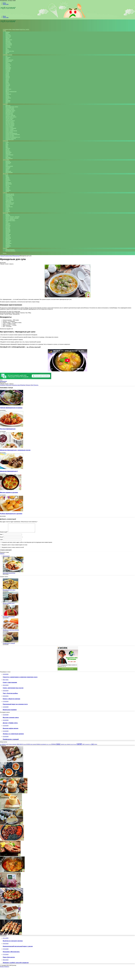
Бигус (7, 62)
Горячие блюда (7, 54)
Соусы (5, 192)
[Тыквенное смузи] (11, 808)
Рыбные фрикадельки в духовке (11, 513)
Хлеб (7, 221)
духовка (10, 744)
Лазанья (8, 85)
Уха (6, 48)
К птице (8, 209)
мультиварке (43, 744)
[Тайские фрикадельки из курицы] (11, 405)
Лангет (7, 86)
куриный (34, 744)
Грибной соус (9, 206)
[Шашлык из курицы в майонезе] (11, 934)
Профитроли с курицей (9, 643)
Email (2, 537)
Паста (7, 95)
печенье (53, 744)
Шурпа (7, 52)
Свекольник (9, 44)
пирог (58, 744)
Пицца (7, 233)
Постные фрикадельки (7, 429)
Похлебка (8, 42)
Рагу (7, 102)
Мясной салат (9, 113)
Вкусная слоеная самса (9, 589)
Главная (2, 255)
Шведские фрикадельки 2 (9, 471)
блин (1, 744)
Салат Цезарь (9, 132)
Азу (6, 56)
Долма (7, 73)
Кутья (7, 181)
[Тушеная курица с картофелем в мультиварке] (12, 871)
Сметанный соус (10, 195)
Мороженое (9, 183)
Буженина (8, 67)
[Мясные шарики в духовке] (10, 489)
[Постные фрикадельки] (11, 426)
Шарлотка (8, 238)
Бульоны (8, 34)
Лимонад (8, 153)
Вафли (7, 214)
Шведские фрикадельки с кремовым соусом (15, 450)
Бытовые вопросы (10, 250)
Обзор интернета (10, 249)
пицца (65, 744)
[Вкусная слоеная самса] (10, 588)
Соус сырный (9, 197)
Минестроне (9, 39)
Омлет (7, 92)
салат (79, 744)
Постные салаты (10, 123)
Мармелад (8, 182)
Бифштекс (8, 65)
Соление (8, 167)
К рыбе (7, 210)
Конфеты (8, 180)
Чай (7, 143)
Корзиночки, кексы (10, 220)
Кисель (7, 149)
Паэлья (7, 96)
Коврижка (8, 245)
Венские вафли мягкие (9, 616)
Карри (7, 80)
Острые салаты (10, 121)
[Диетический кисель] (10, 887)
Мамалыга (8, 89)
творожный (87, 744)
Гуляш (7, 72)
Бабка (7, 58)
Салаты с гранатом (11, 138)
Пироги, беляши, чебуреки (12, 216)
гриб (7, 744)
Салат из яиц (9, 119)
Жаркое (8, 76)
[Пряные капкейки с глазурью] (13, 792)
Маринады (8, 201)
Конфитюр (8, 162)
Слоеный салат (10, 139)
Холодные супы (10, 51)
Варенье (8, 161)
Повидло (8, 163)
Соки (7, 156)
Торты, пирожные (10, 219)
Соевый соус (9, 196)
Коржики (8, 215)
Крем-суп (8, 37)
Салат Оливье (9, 127)
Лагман (7, 38)
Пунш (7, 142)
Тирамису (8, 190)
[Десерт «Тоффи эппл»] (10, 602)
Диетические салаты (11, 116)
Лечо (7, 164)
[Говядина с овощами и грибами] (12, 840)
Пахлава (8, 229)
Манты (7, 90)
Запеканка (8, 240)
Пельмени (8, 97)
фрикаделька (3, 381)
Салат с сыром (9, 129)
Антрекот (8, 57)
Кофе (7, 144)
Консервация (9, 172)
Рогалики (8, 225)
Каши (7, 81)
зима (18, 744)
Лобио (7, 87)
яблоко (95, 744)
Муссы (7, 185)
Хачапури (8, 234)
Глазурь (8, 244)
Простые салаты (10, 124)
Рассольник (9, 43)
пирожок (62, 744)
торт (92, 744)
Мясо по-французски (11, 91)
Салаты (5, 104)
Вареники (8, 68)
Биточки (8, 63)
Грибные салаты (10, 109)
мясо (47, 744)
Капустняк (8, 35)
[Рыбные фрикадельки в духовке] (11, 510)
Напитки (5, 140)
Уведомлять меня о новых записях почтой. (13, 547)
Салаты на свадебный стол (13, 137)
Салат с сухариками (11, 128)
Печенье (8, 223)
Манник (8, 239)
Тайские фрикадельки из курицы (11, 407)
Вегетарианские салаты (12, 106)
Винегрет (8, 105)
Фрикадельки (16, 255)
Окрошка (8, 41)
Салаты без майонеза (11, 133)
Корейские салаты (10, 110)
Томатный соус (10, 200)
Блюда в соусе (9, 204)
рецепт (75, 744)
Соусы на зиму (9, 199)
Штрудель (8, 237)
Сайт (1, 539)
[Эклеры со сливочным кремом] (10, 628)
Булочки (8, 226)
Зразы (7, 78)
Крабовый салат (10, 111)
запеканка (14, 744)
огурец (50, 744)
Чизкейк (8, 235)
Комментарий (4, 532)
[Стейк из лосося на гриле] (10, 855)
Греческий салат (10, 108)
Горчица (8, 205)
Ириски (7, 178)
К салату (8, 211)
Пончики (8, 242)
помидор (68, 744)
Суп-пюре (8, 47)
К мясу (7, 207)
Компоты (8, 151)
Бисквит (8, 228)
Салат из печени (10, 125)
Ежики (7, 75)
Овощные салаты (10, 120)
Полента (8, 101)
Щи (6, 53)
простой (72, 744)
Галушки (8, 70)
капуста (21, 744)
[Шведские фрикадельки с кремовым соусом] (11, 447)
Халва (7, 191)
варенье (4, 744)
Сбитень (8, 148)
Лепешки (8, 230)
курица (38, 744)
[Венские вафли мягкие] (10, 615)
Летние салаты (9, 118)
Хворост (8, 224)
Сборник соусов (10, 194)
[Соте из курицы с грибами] (11, 903)
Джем (7, 170)
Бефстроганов (9, 59)
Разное (5, 248)
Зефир (7, 177)
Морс (7, 147)
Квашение (8, 171)
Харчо (7, 49)
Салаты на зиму (10, 135)
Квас (7, 145)
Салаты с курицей (10, 115)
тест (90, 744)
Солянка (8, 46)
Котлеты (8, 84)
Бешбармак (9, 61)
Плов (7, 99)
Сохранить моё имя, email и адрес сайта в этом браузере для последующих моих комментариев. (27, 542)
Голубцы (8, 71)
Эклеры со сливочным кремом (11, 630)
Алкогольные (9, 158)
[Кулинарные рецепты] (8, 13)
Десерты (5, 173)
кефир (25, 744)
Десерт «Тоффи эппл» (9, 603)
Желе (7, 176)
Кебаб (7, 82)
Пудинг (7, 187)
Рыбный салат (9, 114)
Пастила (8, 186)
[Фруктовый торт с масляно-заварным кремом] (11, 824)
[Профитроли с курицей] (10, 642)
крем (31, 744)
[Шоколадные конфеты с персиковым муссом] (11, 761)
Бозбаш (8, 32)
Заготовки (6, 159)
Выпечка (5, 213)
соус (83, 744)
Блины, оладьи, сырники (12, 218)
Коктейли (8, 157)
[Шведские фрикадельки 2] (11, 468)
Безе (7, 175)
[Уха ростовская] (11, 777)
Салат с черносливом (11, 130)
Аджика (8, 168)
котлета (28, 744)
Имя (1, 534)
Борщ (7, 33)
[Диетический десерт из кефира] (10, 918)
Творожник (8, 243)
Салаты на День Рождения (13, 134)
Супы (4, 30)
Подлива (8, 100)
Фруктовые (8, 152)
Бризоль (8, 66)
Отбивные (8, 94)
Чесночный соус (10, 202)
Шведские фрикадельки (9, 573)
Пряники (8, 231)
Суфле (7, 247)
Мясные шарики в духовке (9, 492)
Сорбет (7, 188)
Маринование (9, 166)
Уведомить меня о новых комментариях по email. (14, 544)
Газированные (9, 154)
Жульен (8, 77)
